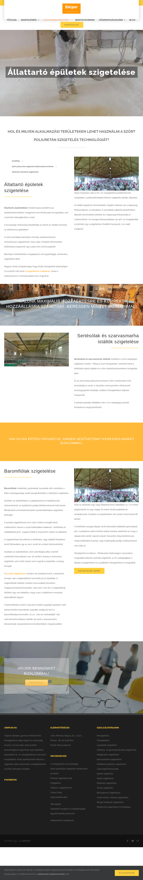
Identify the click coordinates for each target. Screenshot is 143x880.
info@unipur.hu (64, 745)
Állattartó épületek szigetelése (111, 764)
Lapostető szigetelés (107, 745)
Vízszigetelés (103, 740)
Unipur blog (56, 792)
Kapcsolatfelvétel (58, 797)
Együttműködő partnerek (62, 813)
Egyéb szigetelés (105, 773)
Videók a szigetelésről (61, 787)
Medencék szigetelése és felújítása (114, 807)
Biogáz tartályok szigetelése (110, 802)
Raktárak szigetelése (107, 783)
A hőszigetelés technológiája (64, 764)
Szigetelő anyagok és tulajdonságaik (67, 809)
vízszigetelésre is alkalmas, (38, 271)
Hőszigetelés (103, 735)
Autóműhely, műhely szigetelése (112, 797)
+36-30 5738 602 (65, 740)
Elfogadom (127, 873)
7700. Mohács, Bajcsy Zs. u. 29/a (66, 735)
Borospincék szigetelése (108, 792)
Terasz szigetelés (105, 788)
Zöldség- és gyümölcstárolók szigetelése (116, 750)
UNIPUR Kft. (26, 841)
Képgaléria (55, 783)
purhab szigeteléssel (16, 573)
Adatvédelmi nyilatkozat (62, 820)
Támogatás (55, 804)
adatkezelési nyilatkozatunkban (51, 874)
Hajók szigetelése (105, 778)
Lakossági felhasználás (108, 769)
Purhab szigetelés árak (61, 778)
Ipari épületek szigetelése (109, 759)
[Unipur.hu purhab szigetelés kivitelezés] (71, 4)
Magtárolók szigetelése (108, 754)
